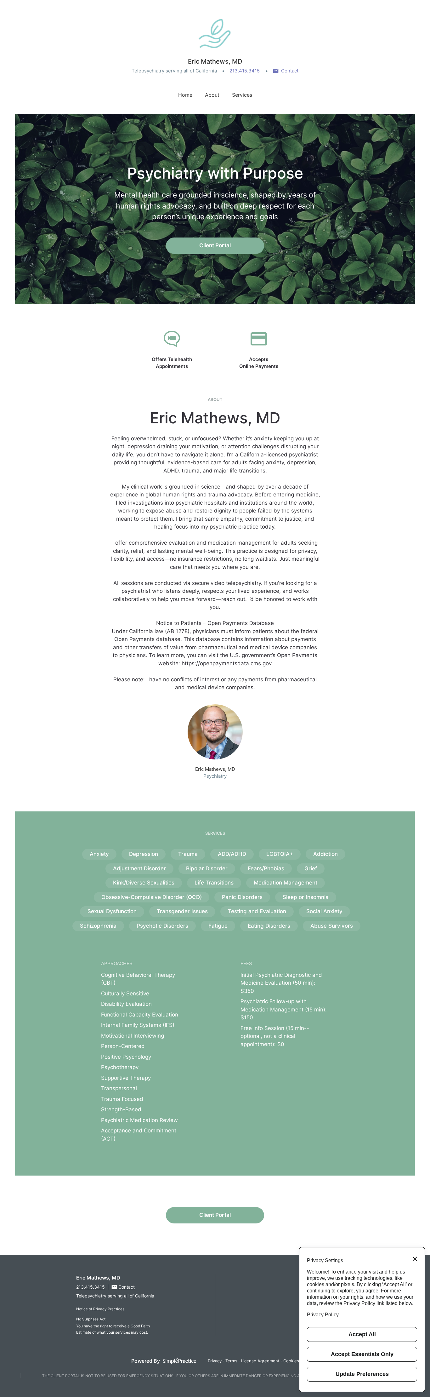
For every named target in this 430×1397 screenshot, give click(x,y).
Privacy (215, 1360)
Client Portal (215, 245)
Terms (231, 1360)
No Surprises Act (90, 1319)
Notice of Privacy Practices (100, 1309)
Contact (289, 71)
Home (185, 95)
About (212, 95)
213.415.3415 (244, 71)
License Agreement (260, 1360)
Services (242, 95)
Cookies (291, 1360)
